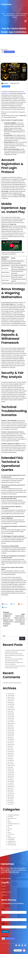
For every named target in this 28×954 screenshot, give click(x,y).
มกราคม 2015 (11, 804)
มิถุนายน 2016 (11, 774)
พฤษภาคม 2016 (11, 776)
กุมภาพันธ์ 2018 (11, 739)
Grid (9, 830)
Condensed (10, 816)
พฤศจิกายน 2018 (11, 723)
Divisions (10, 822)
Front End (10, 829)
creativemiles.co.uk (12, 818)
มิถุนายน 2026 (11, 697)
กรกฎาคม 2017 (11, 751)
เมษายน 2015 (10, 798)
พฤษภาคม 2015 (11, 797)
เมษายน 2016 (10, 777)
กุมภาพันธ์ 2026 (11, 704)
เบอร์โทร (3, 916)
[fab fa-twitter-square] (19, 945)
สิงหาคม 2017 (11, 749)
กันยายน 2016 (11, 769)
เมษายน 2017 (10, 756)
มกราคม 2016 (11, 783)
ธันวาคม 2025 (11, 707)
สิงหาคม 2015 (11, 791)
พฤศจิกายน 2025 (11, 709)
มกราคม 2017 (11, 762)
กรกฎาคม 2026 (11, 695)
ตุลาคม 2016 (10, 767)
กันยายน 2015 (11, 790)
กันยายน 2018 (11, 727)
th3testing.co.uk (11, 837)
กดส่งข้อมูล (5, 931)
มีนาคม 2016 (10, 779)
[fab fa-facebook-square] (16, 945)
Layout (9, 832)
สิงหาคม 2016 (11, 770)
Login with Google (10, 51)
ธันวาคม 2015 (11, 784)
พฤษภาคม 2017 (11, 755)
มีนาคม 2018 (10, 737)
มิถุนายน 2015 (11, 795)
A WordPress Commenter (8, 682)
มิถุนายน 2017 (11, 753)
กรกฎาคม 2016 (11, 772)
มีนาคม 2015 (10, 800)
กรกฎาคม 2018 (11, 730)
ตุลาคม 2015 (10, 788)
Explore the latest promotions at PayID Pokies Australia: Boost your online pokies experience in (14, 655)
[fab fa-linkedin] (22, 945)
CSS (8, 820)
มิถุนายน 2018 (11, 732)
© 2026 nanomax (6, 878)
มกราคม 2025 (11, 720)
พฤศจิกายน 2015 (11, 786)
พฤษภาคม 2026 (11, 699)
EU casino (10, 825)
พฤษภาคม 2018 (11, 734)
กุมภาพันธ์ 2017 (11, 760)
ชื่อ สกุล (3, 909)
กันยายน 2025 (11, 713)
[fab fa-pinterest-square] (25, 945)
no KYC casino (11, 834)
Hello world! (18, 682)
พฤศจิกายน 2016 (11, 765)
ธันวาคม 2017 (11, 742)
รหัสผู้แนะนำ (4, 923)
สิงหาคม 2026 (11, 693)
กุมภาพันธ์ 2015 (11, 802)
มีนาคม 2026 (10, 702)
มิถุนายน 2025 (11, 718)
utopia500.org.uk (11, 841)
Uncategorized (10, 13)
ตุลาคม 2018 (10, 725)
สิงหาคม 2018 (11, 728)
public (9, 836)
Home (3, 13)
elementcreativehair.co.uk (13, 823)
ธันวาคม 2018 (11, 721)
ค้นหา (4, 636)
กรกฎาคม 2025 (11, 716)
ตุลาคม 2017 (10, 746)
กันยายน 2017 (11, 748)
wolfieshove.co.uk (12, 843)
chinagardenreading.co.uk (13, 815)
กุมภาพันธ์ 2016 (11, 781)
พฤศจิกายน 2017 (11, 744)
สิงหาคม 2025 (11, 714)
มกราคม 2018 (11, 741)
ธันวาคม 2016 (11, 763)
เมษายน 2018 (10, 735)
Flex (8, 827)
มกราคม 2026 (11, 706)
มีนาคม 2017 (10, 758)
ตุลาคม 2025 (10, 711)
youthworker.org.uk (12, 844)
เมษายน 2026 (11, 700)
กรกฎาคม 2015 (11, 793)
